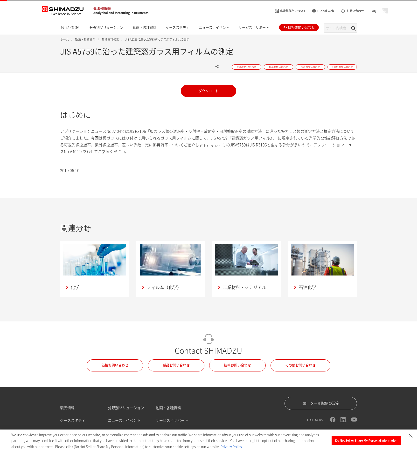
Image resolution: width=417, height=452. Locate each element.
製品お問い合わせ (176, 365)
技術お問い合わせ (237, 365)
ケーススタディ (72, 420)
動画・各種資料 (168, 408)
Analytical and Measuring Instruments (120, 12)
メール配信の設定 (324, 403)
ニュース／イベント (124, 420)
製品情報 (67, 408)
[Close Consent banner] (411, 436)
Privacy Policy (231, 446)
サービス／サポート (172, 420)
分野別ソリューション (126, 408)
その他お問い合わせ (300, 365)
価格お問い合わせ (114, 365)
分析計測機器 (102, 8)
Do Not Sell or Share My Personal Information (366, 440)
